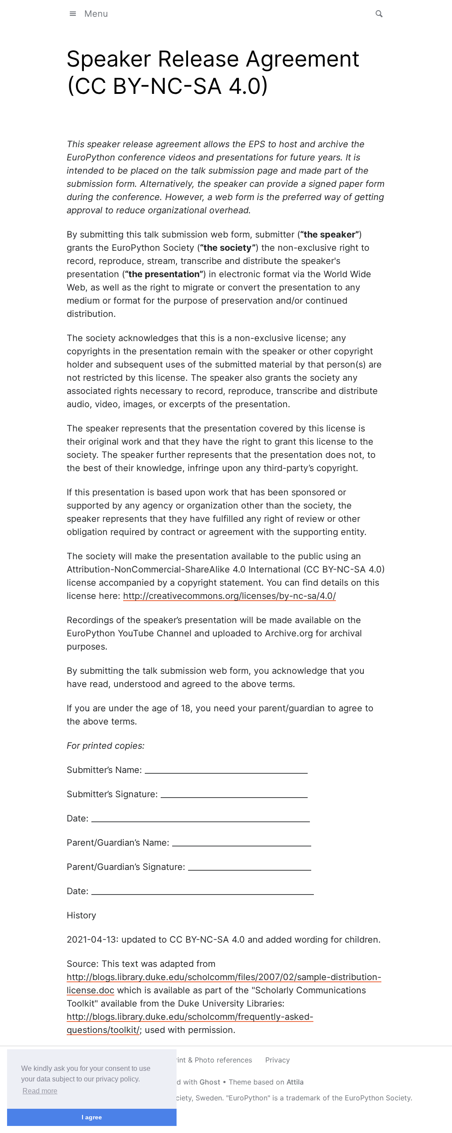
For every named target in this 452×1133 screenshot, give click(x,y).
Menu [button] (96, 13)
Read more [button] (40, 1091)
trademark (303, 1097)
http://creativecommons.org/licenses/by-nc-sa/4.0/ (229, 596)
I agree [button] (92, 1117)
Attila (295, 1081)
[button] (376, 13)
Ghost (210, 1081)
